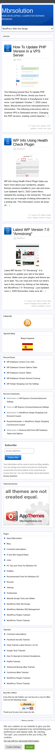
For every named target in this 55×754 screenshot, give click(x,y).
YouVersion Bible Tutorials (18, 672)
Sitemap (10, 587)
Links (9, 560)
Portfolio (10, 571)
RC (49, 303)
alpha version (42, 301)
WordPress (21, 149)
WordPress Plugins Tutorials (18, 615)
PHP (48, 126)
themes (41, 218)
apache (43, 126)
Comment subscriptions (16, 549)
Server (19, 60)
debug (43, 215)
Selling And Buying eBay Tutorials (21, 667)
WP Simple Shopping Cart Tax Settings (23, 384)
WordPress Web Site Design (18, 604)
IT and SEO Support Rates (18, 555)
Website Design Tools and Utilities (21, 598)
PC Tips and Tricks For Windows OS (22, 566)
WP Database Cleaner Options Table (22, 367)
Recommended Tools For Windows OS (23, 577)
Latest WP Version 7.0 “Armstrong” (31, 231)
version (40, 128)
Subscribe (11, 445)
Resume (10, 582)
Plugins (35, 218)
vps (45, 128)
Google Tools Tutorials (16, 651)
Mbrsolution (17, 10)
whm (49, 128)
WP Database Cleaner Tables (19, 373)
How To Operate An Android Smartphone (23, 656)
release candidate (37, 306)
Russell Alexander (14, 421)
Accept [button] (29, 747)
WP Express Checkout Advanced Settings (32, 407)
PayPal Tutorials (13, 661)
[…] (46, 116)
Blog (9, 544)
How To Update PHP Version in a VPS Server (29, 51)
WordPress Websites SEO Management (23, 609)
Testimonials (12, 593)
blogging (34, 303)
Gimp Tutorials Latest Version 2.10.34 (22, 645)
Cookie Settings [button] (13, 747)
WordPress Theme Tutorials (18, 620)
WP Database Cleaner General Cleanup (23, 378)
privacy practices (10, 476)
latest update (42, 303)
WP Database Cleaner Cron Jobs (20, 362)
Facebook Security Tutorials (18, 640)
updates (33, 128)
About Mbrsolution (14, 538)
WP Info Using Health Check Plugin (30, 142)
